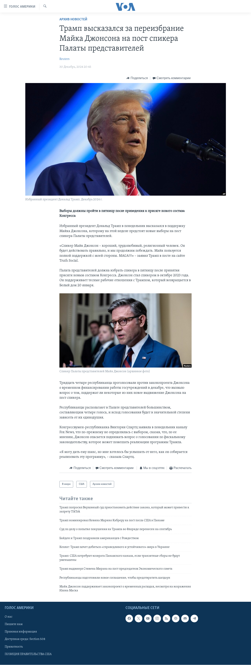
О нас (8, 616)
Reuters (64, 59)
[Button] (137, 78)
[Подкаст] (175, 618)
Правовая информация (21, 631)
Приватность (14, 646)
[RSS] (166, 618)
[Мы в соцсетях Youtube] (148, 618)
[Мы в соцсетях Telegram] (194, 618)
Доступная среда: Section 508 (25, 639)
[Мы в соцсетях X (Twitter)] (138, 618)
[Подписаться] (185, 618)
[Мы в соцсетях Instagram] (157, 618)
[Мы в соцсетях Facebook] (129, 618)
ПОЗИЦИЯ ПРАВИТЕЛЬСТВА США (28, 654)
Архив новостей (73, 19)
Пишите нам (14, 624)
